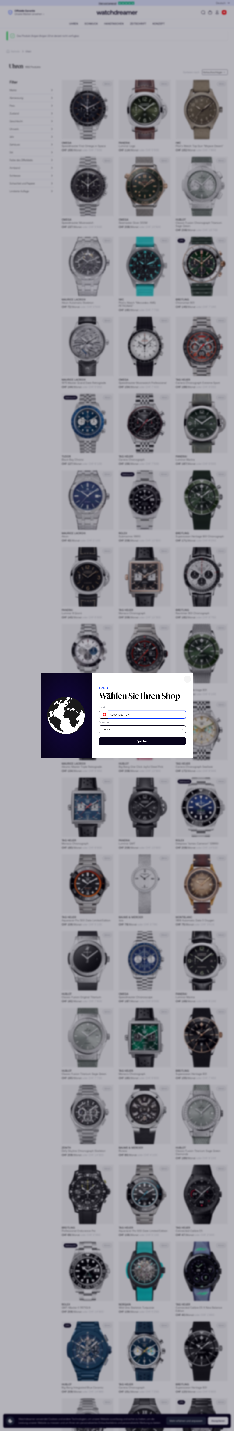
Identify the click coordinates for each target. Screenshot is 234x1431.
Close (187, 679)
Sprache (104, 722)
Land (102, 707)
